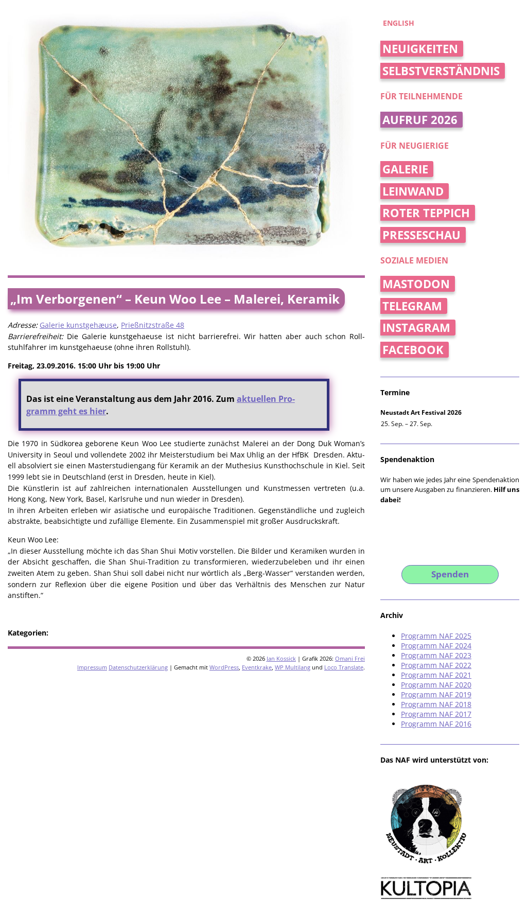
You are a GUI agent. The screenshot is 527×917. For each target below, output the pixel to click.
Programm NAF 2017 (436, 714)
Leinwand (413, 191)
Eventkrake (257, 667)
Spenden (450, 574)
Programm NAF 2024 (436, 645)
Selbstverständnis (441, 71)
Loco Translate (343, 667)
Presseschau (421, 235)
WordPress (224, 667)
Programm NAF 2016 (436, 724)
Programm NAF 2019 (436, 694)
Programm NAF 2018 (436, 704)
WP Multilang (292, 667)
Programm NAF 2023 (436, 655)
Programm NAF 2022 (436, 665)
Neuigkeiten (420, 49)
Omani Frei (350, 658)
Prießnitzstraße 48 (152, 325)
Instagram (416, 328)
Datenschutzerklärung (138, 667)
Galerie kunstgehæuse (78, 325)
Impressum (92, 667)
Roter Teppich (426, 213)
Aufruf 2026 (420, 120)
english (398, 23)
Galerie (405, 169)
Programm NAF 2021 (436, 675)
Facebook (413, 350)
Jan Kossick (281, 658)
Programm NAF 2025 (436, 636)
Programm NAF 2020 (436, 685)
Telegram (412, 306)
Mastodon (416, 284)
